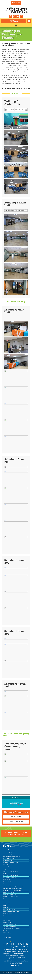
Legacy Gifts (6, 903)
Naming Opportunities (9, 909)
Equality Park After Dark (9, 877)
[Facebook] (10, 16)
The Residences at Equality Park (11, 928)
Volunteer (5, 930)
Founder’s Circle (7, 884)
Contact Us (6, 866)
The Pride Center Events (9, 924)
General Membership (8, 892)
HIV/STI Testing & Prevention (10, 896)
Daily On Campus (7, 869)
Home (5, 898)
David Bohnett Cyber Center (10, 871)
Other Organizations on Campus (11, 911)
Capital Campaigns (8, 864)
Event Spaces (6, 879)
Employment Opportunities (10, 875)
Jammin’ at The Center (9, 901)
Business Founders (8, 860)
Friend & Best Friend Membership (12, 890)
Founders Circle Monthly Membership (13, 886)
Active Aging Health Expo (9, 858)
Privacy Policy (7, 918)
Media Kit (5, 905)
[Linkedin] (21, 16)
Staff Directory (7, 922)
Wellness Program (8, 933)
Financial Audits (7, 881)
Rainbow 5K (6, 920)
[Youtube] (17, 16)
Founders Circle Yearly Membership (12, 888)
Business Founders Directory (10, 862)
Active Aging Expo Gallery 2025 (11, 854)
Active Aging (6, 849)
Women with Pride (8, 937)
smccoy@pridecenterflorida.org (16, 804)
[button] (29, 21)
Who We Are (6, 935)
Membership (6, 907)
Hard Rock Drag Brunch (9, 894)
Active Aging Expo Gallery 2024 (11, 852)
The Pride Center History (9, 926)
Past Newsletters (7, 913)
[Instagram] (14, 16)
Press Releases (7, 915)
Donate (5, 873)
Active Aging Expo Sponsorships (11, 856)
